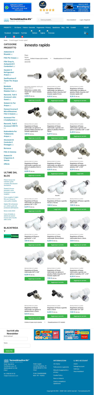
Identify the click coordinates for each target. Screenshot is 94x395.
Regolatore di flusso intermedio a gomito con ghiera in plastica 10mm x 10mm (55, 128)
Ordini (76, 364)
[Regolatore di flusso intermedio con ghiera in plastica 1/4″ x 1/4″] (35, 187)
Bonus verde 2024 (9, 211)
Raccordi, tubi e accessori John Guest (10, 97)
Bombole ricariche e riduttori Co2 (9, 88)
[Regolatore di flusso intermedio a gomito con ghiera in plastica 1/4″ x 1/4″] (80, 257)
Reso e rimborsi (58, 378)
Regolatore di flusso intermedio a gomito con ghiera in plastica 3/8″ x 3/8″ (80, 127)
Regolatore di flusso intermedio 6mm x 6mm (78, 237)
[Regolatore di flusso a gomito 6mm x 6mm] (57, 294)
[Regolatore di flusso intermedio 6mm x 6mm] (80, 223)
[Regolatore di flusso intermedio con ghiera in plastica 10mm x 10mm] (57, 150)
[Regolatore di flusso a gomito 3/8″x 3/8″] (80, 187)
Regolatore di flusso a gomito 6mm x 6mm (57, 308)
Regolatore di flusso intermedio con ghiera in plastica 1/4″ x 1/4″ (33, 202)
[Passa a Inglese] (42, 33)
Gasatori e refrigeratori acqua (9, 72)
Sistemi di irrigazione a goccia (9, 158)
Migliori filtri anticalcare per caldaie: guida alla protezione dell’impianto (11, 205)
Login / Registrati (85, 20)
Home (5, 40)
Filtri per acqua (10, 58)
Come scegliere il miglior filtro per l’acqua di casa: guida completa (11, 199)
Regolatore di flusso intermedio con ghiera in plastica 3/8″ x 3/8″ (78, 165)
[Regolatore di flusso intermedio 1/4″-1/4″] (80, 294)
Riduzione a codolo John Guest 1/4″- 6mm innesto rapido (33, 91)
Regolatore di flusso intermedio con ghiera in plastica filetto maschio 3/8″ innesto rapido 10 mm (56, 91)
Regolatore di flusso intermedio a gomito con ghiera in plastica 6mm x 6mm (33, 166)
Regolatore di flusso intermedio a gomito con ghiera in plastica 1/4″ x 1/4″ (79, 272)
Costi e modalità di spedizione (59, 382)
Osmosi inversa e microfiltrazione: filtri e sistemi (11, 111)
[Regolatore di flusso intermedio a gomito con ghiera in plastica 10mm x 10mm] (57, 112)
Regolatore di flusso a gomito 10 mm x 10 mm (57, 202)
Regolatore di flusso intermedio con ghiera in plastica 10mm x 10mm (55, 165)
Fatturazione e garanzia (61, 367)
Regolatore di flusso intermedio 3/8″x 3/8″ (32, 271)
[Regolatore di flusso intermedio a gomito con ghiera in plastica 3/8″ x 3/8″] (80, 112)
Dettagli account (79, 366)
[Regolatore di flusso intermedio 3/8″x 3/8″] (35, 257)
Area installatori (71, 20)
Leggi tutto (80, 173)
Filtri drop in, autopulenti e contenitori (9, 64)
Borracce (7, 148)
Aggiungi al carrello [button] (34, 100)
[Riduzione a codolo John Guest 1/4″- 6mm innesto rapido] (35, 75)
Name (5, 343)
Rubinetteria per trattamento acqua (10, 133)
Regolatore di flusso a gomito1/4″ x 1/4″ (32, 237)
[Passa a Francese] (50, 33)
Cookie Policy (57, 375)
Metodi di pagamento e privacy (60, 371)
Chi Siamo (56, 364)
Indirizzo (76, 369)
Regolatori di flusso (53, 86)
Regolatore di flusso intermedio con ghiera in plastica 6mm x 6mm (33, 309)
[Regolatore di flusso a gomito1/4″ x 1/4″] (35, 223)
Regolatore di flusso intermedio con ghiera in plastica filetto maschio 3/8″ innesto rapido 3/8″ (79, 91)
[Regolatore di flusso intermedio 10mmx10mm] (57, 223)
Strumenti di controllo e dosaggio (9, 142)
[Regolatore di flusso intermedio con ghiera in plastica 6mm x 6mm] (35, 294)
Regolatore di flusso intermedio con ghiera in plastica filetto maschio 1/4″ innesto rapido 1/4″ (56, 273)
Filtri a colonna (10, 152)
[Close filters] (19, 44)
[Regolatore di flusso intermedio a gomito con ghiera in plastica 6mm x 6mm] (35, 150)
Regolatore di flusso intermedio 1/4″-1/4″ (77, 308)
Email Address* (8, 336)
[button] (87, 30)
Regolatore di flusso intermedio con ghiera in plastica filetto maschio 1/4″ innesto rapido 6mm (34, 128)
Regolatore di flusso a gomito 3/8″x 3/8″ (79, 202)
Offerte (7, 164)
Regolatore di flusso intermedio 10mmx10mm (55, 237)
